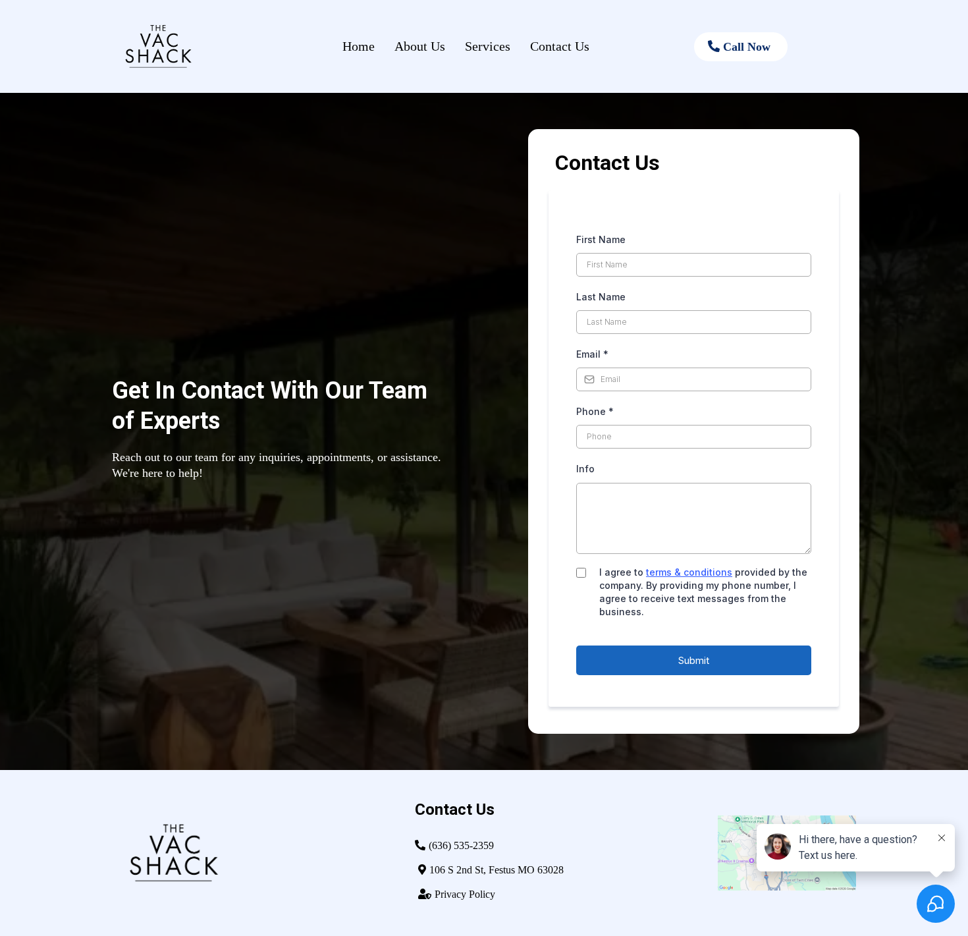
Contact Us (559, 46)
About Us (419, 46)
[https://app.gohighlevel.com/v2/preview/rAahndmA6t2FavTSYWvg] (250, 853)
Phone (595, 411)
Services (487, 46)
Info (585, 468)
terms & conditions (689, 572)
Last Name (601, 296)
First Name (601, 239)
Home (358, 46)
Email (592, 354)
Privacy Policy (465, 894)
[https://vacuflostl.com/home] (171, 46)
